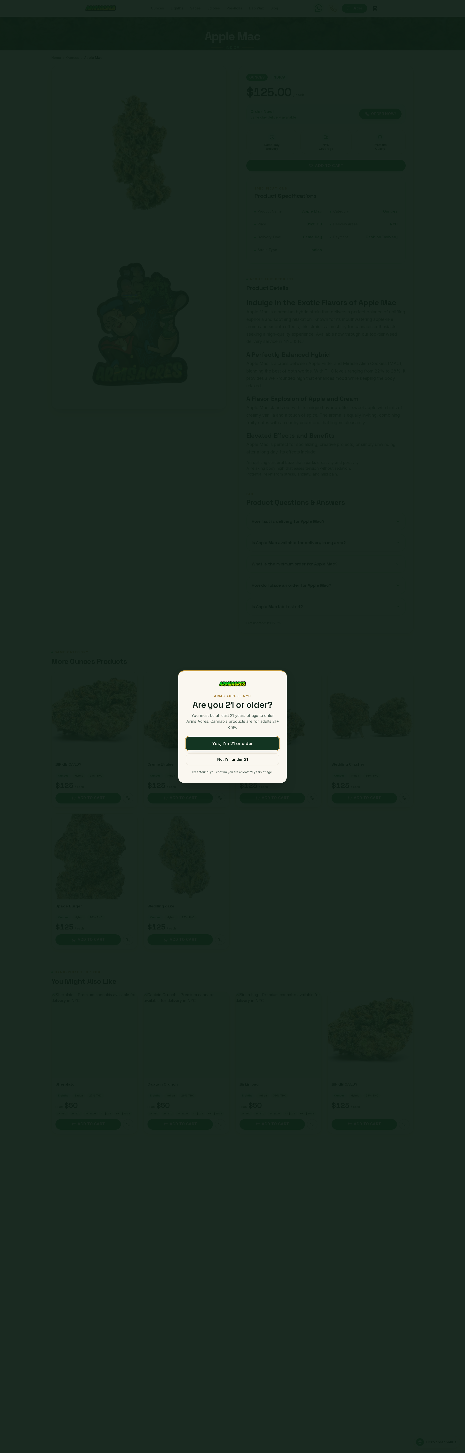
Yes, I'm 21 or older (232, 743)
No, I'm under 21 (232, 759)
